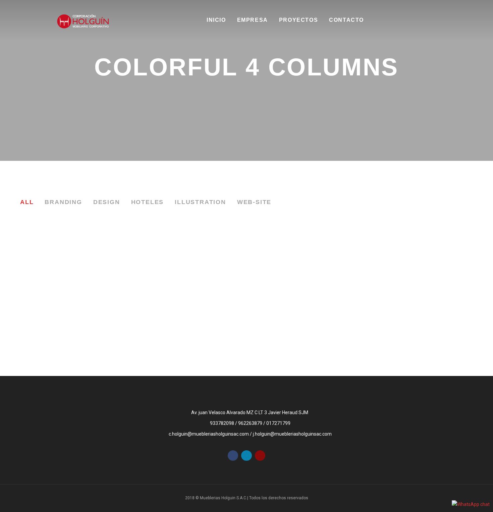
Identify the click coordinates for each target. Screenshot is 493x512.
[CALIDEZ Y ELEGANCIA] (73, 299)
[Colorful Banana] (188, 309)
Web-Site (254, 202)
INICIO (216, 20)
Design (106, 202)
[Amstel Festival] (304, 309)
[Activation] (188, 342)
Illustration (200, 202)
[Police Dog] (420, 309)
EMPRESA (252, 20)
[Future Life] (188, 275)
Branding (63, 202)
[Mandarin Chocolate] (420, 275)
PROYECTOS (298, 20)
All (27, 202)
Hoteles (147, 202)
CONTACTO (346, 20)
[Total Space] (304, 275)
